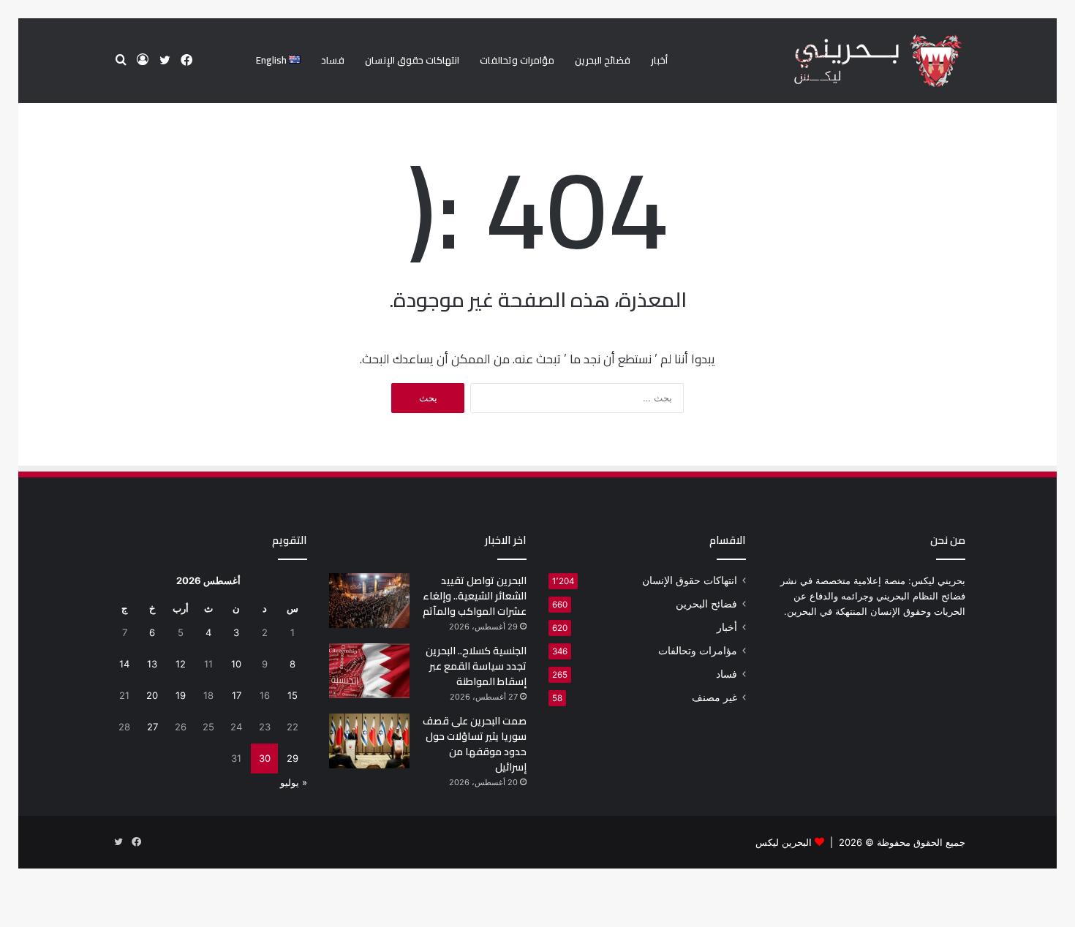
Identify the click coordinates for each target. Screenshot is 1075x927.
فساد (332, 60)
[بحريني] (853, 61)
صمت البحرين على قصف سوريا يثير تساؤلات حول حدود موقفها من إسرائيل (475, 743)
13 (152, 664)
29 (292, 758)
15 (292, 695)
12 (181, 664)
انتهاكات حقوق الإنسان (412, 60)
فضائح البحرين (602, 60)
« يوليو (293, 782)
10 (236, 664)
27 (152, 727)
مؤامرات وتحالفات (517, 60)
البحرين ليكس (783, 842)
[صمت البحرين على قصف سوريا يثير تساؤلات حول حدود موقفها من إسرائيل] (369, 741)
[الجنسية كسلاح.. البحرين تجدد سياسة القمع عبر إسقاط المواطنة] (369, 670)
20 (152, 695)
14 (124, 664)
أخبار (659, 60)
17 (236, 695)
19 (181, 695)
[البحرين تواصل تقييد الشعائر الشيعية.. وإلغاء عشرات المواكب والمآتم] (369, 600)
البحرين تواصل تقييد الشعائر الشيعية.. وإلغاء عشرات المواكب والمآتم (475, 596)
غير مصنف (714, 697)
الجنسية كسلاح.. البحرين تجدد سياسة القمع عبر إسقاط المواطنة (476, 666)
